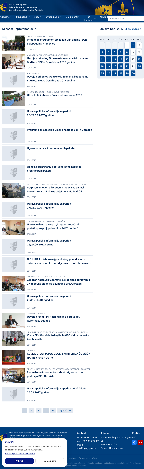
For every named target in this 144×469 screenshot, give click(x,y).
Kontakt (104, 16)
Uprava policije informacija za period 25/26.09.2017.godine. (49, 298)
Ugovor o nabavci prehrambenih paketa (51, 148)
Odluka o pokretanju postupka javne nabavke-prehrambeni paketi (55, 168)
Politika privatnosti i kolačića (20, 453)
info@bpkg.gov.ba (86, 448)
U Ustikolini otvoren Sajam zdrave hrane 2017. (55, 95)
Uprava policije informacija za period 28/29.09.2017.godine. (49, 113)
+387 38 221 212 (89, 437)
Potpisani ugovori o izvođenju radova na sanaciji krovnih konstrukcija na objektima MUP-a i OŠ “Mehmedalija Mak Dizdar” (56, 189)
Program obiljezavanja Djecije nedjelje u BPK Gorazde (59, 129)
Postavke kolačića (88, 458)
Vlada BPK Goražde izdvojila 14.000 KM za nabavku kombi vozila (58, 337)
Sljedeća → (65, 410)
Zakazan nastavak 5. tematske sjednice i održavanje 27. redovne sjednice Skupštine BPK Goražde (58, 281)
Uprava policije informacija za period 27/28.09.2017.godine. (49, 205)
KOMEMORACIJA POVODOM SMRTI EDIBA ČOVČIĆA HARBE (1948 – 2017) (58, 355)
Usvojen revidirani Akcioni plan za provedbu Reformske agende (53, 318)
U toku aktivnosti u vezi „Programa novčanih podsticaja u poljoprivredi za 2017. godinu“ (53, 226)
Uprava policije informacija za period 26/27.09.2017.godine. (49, 242)
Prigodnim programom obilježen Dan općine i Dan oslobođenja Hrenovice (57, 41)
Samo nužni (50, 461)
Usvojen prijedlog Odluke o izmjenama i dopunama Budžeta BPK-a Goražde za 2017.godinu (57, 60)
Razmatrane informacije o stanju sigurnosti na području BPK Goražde (55, 374)
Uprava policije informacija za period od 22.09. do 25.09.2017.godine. (56, 390)
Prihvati (19, 461)
